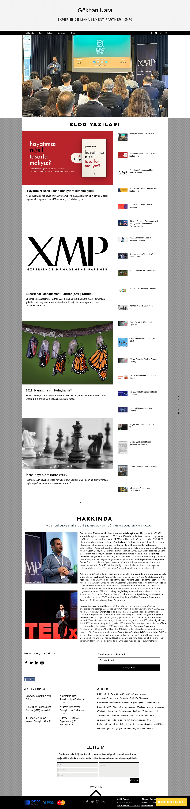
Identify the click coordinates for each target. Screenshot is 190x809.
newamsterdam (144, 724)
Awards (114, 694)
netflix (132, 724)
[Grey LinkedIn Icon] (103, 802)
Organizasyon (125, 711)
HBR (141, 702)
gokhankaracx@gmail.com (107, 754)
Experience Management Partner (113, 702)
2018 (106, 694)
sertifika (158, 724)
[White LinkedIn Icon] (161, 33)
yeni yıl (110, 728)
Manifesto (118, 707)
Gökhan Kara (95, 10)
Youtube (139, 715)
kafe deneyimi (138, 719)
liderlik (123, 724)
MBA (109, 707)
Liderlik (101, 707)
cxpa (120, 719)
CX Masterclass (139, 694)
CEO (127, 694)
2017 (99, 694)
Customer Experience (107, 698)
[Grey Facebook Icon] (87, 802)
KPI (160, 702)
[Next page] (80, 502)
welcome (101, 728)
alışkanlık (149, 715)
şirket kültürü (147, 728)
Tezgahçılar (103, 715)
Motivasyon (130, 707)
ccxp (113, 719)
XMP (131, 715)
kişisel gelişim (104, 724)
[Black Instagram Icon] (42, 663)
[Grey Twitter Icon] (92, 802)
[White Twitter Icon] (156, 33)
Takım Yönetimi (150, 711)
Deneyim (124, 698)
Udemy (124, 715)
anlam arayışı (103, 719)
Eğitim (134, 702)
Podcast (137, 711)
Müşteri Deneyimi (155, 707)
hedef (127, 719)
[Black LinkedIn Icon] (36, 663)
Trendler (114, 715)
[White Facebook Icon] (151, 33)
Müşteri (141, 707)
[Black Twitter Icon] (31, 663)
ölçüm (136, 728)
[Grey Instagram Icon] (98, 802)
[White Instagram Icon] (166, 33)
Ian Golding (150, 702)
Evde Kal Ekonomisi (139, 698)
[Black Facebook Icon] (26, 663)
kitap (149, 719)
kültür (115, 724)
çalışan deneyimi (124, 728)
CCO (122, 694)
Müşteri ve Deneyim (107, 711)
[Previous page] (55, 502)
